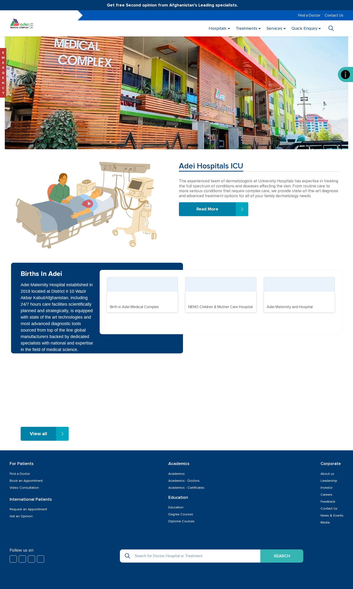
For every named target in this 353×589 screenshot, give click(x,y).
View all (38, 434)
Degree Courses (180, 514)
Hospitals (217, 28)
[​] (13, 559)
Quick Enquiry (304, 28)
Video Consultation (24, 488)
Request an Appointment (28, 509)
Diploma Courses (181, 521)
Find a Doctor (309, 15)
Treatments (246, 28)
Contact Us (334, 15)
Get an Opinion (21, 516)
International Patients (31, 499)
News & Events (332, 515)
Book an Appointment (26, 481)
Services (274, 28)
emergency (3, 73)
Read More (207, 209)
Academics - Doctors (184, 481)
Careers (326, 495)
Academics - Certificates (186, 488)
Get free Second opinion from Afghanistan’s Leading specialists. (173, 5)
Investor (327, 488)
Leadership (329, 481)
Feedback (328, 502)
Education (175, 507)
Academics (176, 474)
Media (325, 522)
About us (327, 474)
